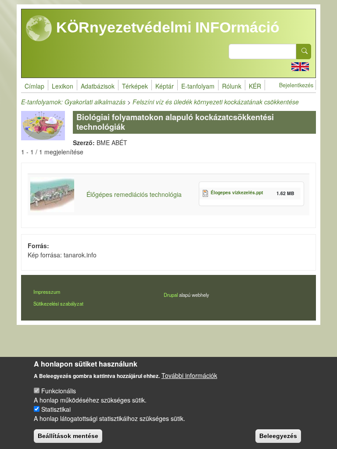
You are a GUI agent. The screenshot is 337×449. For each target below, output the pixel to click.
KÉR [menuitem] (255, 86)
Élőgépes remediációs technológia (134, 194)
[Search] (303, 51)
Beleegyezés (278, 435)
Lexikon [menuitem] (62, 86)
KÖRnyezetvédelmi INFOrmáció (166, 27)
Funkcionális (58, 390)
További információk (189, 375)
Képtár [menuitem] (164, 86)
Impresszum (46, 291)
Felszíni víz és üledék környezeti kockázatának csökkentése (216, 101)
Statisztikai (56, 409)
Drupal (171, 294)
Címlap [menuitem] (34, 86)
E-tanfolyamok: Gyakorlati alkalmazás (73, 101)
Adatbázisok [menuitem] (98, 86)
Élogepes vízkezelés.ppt (237, 192)
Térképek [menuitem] (135, 86)
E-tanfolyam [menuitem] (198, 86)
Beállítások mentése (68, 435)
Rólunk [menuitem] (231, 86)
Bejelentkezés (296, 85)
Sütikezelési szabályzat (58, 303)
